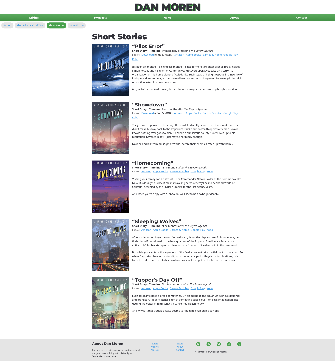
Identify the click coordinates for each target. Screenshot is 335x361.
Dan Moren (167, 7)
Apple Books (193, 54)
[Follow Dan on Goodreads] (239, 344)
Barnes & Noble (212, 54)
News (180, 343)
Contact (180, 349)
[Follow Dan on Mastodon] (198, 344)
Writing (155, 346)
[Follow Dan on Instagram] (229, 344)
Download (147, 54)
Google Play (230, 54)
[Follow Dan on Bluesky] (218, 344)
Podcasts (155, 349)
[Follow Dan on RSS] (208, 344)
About (180, 346)
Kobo (135, 59)
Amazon (179, 54)
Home (155, 343)
